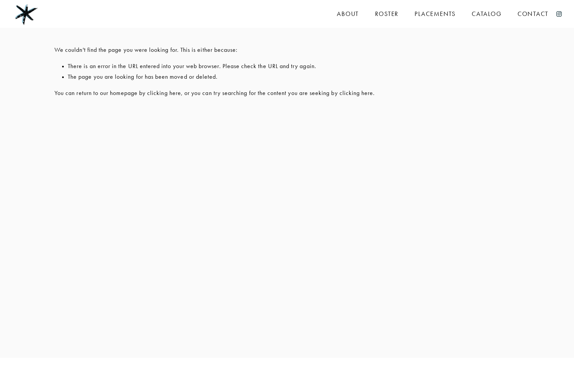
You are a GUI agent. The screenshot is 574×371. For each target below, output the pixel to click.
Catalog (486, 14)
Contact (533, 14)
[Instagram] (559, 14)
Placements (435, 14)
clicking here (164, 93)
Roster (387, 14)
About (348, 14)
